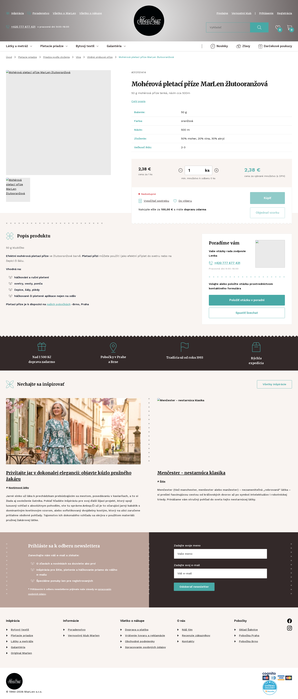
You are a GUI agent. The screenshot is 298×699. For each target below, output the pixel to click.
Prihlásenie (266, 13)
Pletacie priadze (27, 57)
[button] (267, 212)
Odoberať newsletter (194, 586)
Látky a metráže (22, 641)
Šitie (162, 481)
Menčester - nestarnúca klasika (191, 473)
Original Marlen (21, 653)
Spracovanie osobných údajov (145, 647)
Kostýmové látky (19, 487)
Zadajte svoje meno (187, 545)
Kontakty (188, 641)
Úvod (9, 57)
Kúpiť (267, 198)
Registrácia (284, 13)
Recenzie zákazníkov (196, 635)
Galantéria (18, 647)
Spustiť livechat (247, 312)
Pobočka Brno (248, 641)
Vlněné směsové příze (100, 57)
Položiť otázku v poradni (246, 300)
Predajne (222, 13)
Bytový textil (20, 629)
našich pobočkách (59, 304)
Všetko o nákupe (90, 13)
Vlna (78, 57)
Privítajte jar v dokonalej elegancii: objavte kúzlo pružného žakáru (68, 476)
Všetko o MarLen (64, 13)
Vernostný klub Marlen (84, 635)
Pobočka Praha (249, 635)
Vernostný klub (241, 13)
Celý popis (138, 101)
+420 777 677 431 (227, 263)
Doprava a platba (136, 629)
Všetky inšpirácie (274, 384)
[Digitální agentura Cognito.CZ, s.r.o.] (269, 674)
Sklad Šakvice (248, 629)
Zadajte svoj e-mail (187, 565)
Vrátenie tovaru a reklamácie (145, 635)
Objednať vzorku (267, 212)
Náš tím (187, 629)
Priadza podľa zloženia (56, 57)
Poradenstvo (77, 629)
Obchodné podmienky (140, 641)
